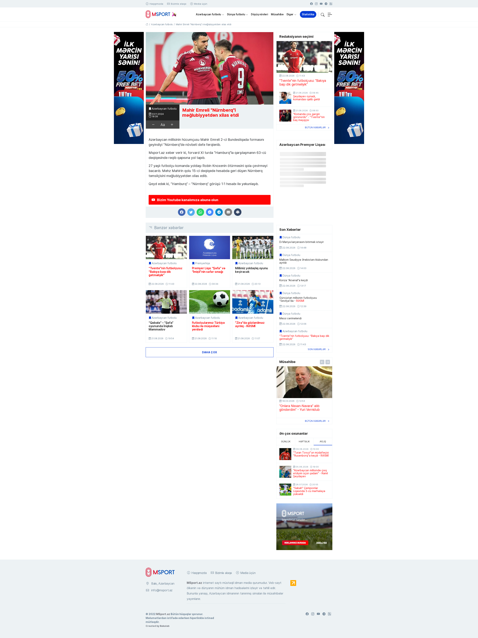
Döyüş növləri (259, 14)
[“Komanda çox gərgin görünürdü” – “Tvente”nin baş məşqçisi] (285, 116)
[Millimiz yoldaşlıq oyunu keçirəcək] (252, 247)
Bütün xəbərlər (315, 127)
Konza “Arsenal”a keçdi (293, 280)
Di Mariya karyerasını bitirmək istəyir (301, 241)
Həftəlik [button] (304, 441)
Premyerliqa (202, 263)
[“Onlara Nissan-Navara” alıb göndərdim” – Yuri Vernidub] (304, 382)
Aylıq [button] (323, 441)
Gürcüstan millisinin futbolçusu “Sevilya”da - (298, 299)
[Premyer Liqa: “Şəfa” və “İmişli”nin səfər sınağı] (209, 247)
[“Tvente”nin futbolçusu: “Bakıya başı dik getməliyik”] (166, 247)
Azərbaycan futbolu (208, 14)
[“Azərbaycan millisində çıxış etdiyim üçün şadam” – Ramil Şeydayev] (285, 472)
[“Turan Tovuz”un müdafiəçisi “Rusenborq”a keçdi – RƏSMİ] (285, 454)
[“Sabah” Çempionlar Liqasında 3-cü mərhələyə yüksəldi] (285, 490)
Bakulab (164, 626)
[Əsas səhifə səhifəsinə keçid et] (147, 24)
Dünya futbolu (236, 14)
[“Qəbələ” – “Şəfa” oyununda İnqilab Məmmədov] (166, 301)
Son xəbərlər (317, 349)
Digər (290, 14)
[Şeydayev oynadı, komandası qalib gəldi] (285, 98)
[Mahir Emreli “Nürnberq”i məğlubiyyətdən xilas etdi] (209, 68)
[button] (322, 14)
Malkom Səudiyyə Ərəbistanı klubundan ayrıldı (303, 261)
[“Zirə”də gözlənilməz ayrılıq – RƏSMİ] (252, 301)
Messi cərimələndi (290, 318)
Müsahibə (277, 14)
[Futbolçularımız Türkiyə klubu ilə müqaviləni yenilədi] (209, 301)
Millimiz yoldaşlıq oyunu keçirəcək (251, 269)
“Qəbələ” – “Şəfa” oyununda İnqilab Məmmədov (161, 326)
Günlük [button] (286, 441)
